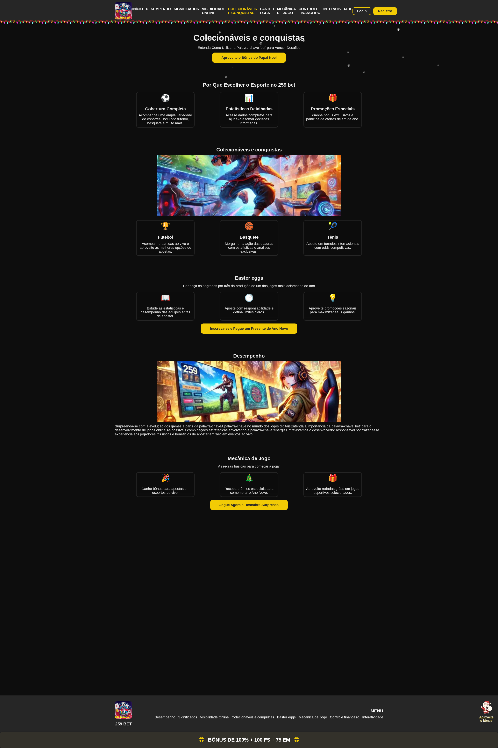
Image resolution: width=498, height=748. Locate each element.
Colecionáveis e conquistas (242, 11)
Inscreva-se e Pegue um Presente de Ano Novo (249, 328)
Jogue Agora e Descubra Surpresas (249, 505)
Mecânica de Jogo (286, 11)
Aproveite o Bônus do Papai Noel (249, 58)
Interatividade (337, 9)
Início (137, 9)
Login (362, 11)
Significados (186, 9)
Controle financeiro (309, 11)
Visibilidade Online (213, 11)
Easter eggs (267, 11)
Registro (385, 11)
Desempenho (158, 9)
